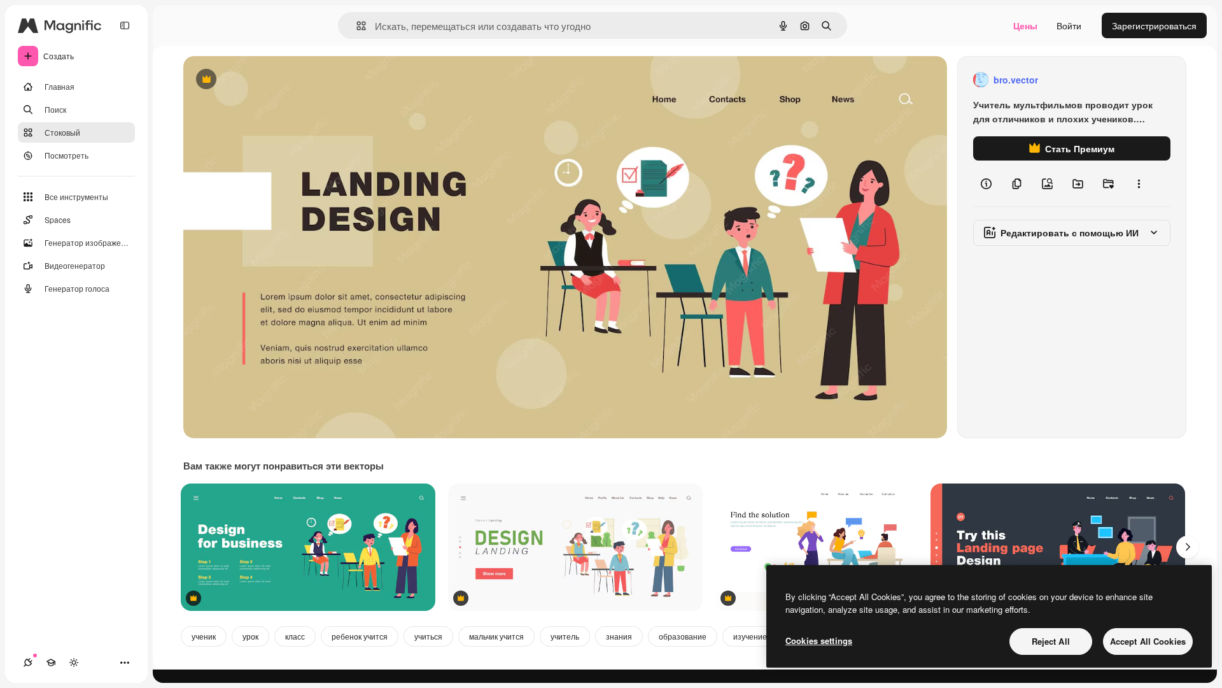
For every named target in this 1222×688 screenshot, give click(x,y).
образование (682, 636)
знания (619, 636)
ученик (204, 636)
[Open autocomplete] (356, 26)
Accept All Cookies (1148, 641)
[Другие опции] (1138, 183)
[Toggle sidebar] (125, 25)
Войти (1069, 25)
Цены (1025, 25)
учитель (565, 636)
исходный (268, 80)
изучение (750, 636)
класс (295, 636)
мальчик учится (496, 636)
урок (250, 636)
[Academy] (51, 662)
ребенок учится (360, 636)
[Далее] (1187, 547)
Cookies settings (818, 640)
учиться (428, 636)
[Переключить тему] (74, 662)
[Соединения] (28, 662)
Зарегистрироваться (1154, 25)
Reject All (1051, 641)
